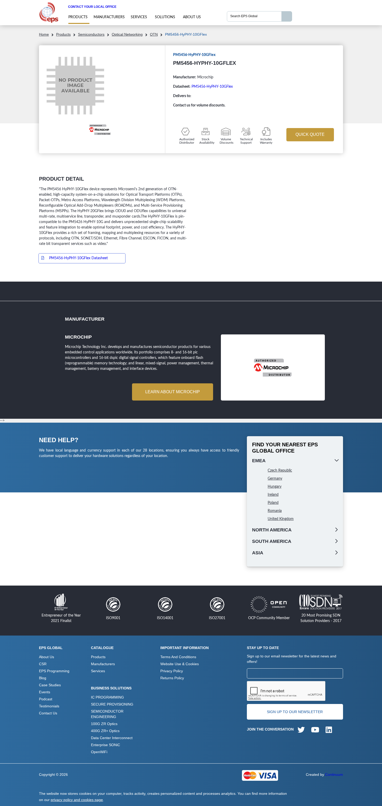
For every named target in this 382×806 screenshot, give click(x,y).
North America (272, 529)
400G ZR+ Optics (105, 731)
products (78, 17)
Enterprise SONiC (105, 745)
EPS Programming (54, 671)
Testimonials (49, 706)
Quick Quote (310, 134)
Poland (273, 503)
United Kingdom (281, 519)
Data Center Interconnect (112, 738)
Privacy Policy (171, 671)
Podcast (45, 699)
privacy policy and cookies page (77, 800)
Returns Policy (172, 678)
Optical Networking (127, 34)
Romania (275, 511)
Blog (42, 678)
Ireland (273, 495)
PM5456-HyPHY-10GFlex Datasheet (78, 258)
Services (139, 17)
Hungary (274, 486)
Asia (257, 552)
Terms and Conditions (178, 657)
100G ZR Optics (104, 724)
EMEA (259, 460)
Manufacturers (109, 17)
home (44, 34)
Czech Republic (280, 470)
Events (44, 692)
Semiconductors (91, 34)
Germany (275, 478)
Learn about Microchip (172, 392)
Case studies (50, 685)
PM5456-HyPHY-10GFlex (212, 86)
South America (271, 541)
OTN (154, 34)
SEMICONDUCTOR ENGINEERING (107, 714)
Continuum (334, 774)
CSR (43, 664)
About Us (192, 17)
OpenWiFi (99, 752)
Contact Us (48, 713)
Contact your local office (92, 7)
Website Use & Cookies (179, 664)
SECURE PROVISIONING (112, 704)
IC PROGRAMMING (107, 697)
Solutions (165, 17)
